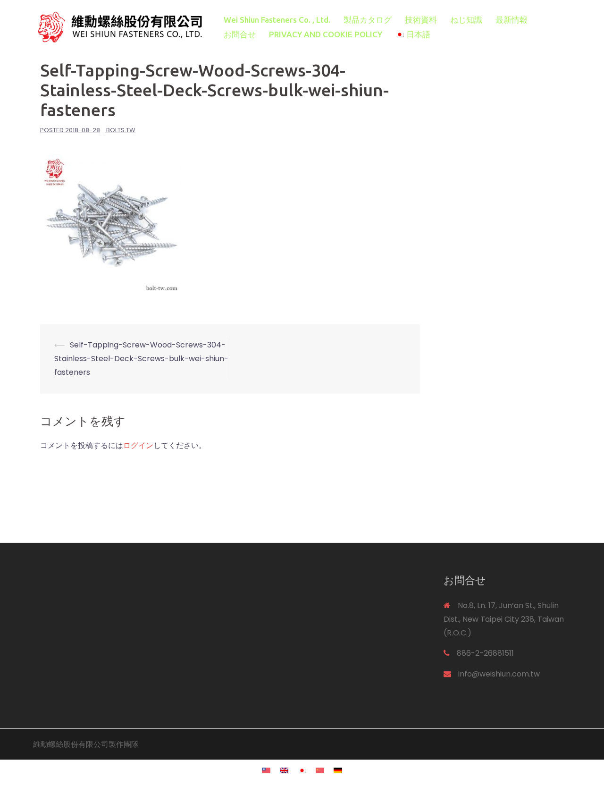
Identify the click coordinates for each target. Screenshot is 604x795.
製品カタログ (368, 19)
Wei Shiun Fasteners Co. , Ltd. (277, 19)
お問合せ (240, 34)
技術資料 (421, 19)
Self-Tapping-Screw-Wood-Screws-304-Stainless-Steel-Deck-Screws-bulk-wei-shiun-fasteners (141, 358)
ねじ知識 (466, 19)
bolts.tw (120, 130)
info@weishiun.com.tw (499, 673)
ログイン (138, 445)
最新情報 (511, 19)
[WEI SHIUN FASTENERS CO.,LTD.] (118, 26)
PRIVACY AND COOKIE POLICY (325, 34)
